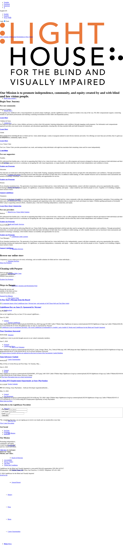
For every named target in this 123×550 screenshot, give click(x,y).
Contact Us (8, 123)
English (6, 14)
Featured (6, 344)
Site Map (7, 463)
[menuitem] (67, 482)
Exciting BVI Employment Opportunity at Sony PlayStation (24, 381)
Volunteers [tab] (3, 196)
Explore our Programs (7, 166)
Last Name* (5, 411)
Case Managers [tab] (4, 238)
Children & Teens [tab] (5, 121)
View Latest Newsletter (7, 423)
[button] (16, 224)
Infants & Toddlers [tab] (5, 109)
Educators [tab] (3, 169)
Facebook (7, 432)
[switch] (4, 21)
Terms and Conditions (11, 465)
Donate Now (8, 110)
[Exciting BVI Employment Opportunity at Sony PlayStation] (16, 377)
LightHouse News (9, 346)
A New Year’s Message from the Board (15, 300)
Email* (4, 413)
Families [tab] (2, 158)
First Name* (5, 409)
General (6, 321)
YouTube (6, 430)
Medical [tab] (2, 213)
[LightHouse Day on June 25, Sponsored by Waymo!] (34, 303)
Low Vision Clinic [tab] (5, 144)
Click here (3, 450)
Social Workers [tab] (4, 225)
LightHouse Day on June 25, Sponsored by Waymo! (20, 307)
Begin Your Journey (10, 98)
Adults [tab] (2, 132)
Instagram (7, 434)
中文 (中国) (7, 17)
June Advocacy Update (9, 357)
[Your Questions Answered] (52, 327)
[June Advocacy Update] (31, 353)
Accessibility (8, 460)
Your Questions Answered (10, 331)
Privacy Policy (8, 462)
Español (6, 16)
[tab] (61, 11)
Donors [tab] (2, 183)
